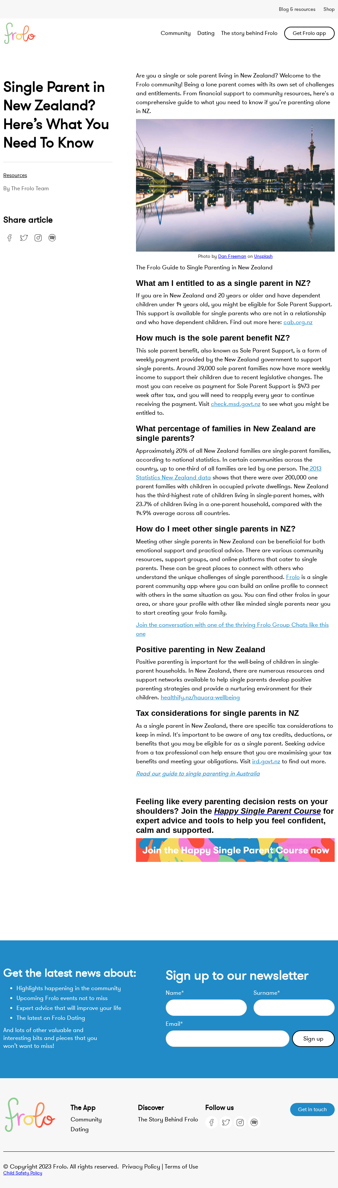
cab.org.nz (298, 322)
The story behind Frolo (249, 33)
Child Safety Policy (22, 1173)
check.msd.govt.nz (235, 404)
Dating (206, 33)
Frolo (293, 577)
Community (176, 33)
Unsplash (263, 256)
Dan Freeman (232, 256)
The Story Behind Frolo (168, 1119)
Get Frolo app (309, 33)
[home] (36, 33)
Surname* (267, 993)
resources (15, 175)
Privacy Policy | (143, 1167)
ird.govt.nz (266, 761)
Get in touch (312, 1109)
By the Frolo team (26, 188)
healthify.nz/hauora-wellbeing (200, 697)
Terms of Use (181, 1167)
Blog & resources (297, 9)
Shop (329, 9)
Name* (175, 993)
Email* (174, 1024)
